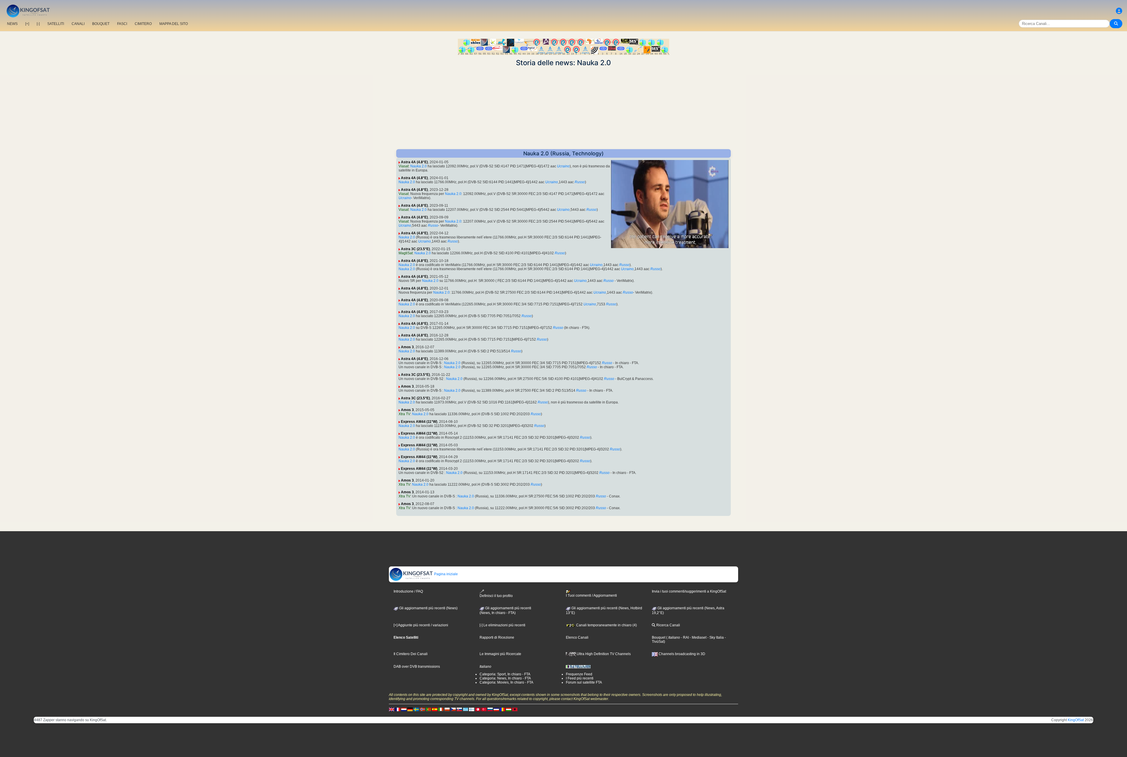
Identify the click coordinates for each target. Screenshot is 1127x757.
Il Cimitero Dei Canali (411, 654)
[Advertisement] (563, 108)
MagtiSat (406, 253)
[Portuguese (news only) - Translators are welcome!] (428, 709)
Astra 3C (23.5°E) (415, 249)
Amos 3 (407, 347)
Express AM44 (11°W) (419, 422)
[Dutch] (403, 709)
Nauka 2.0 (418, 166)
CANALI (78, 24)
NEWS (12, 24)
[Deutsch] (410, 709)
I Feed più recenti (579, 678)
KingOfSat (1076, 720)
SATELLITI (55, 24)
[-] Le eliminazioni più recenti (502, 625)
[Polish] (447, 709)
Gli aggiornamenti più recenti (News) (428, 608)
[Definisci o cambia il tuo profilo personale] (1119, 11)
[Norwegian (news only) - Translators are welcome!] (422, 709)
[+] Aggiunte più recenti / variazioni (421, 625)
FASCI (122, 24)
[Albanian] (514, 709)
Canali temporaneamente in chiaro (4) (606, 625)
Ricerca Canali (667, 625)
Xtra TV (404, 414)
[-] (38, 24)
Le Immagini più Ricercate (500, 654)
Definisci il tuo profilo (496, 596)
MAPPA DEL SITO (173, 24)
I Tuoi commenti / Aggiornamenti (591, 595)
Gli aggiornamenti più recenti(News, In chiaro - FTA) (505, 610)
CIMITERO (143, 24)
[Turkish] (484, 709)
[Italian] (440, 709)
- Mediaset (697, 637)
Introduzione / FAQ (408, 591)
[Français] (397, 709)
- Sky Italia (715, 637)
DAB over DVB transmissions (417, 667)
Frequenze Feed (579, 674)
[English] (391, 709)
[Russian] (490, 709)
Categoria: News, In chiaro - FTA (505, 678)
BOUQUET (100, 24)
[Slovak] (459, 709)
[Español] (434, 709)
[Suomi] (471, 709)
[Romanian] (502, 709)
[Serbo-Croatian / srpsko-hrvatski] (496, 709)
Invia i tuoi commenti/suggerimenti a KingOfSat (689, 591)
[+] (27, 24)
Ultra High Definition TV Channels (603, 654)
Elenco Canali (577, 637)
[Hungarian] (508, 709)
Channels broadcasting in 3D (681, 654)
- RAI (684, 637)
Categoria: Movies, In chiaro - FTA (506, 682)
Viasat (404, 166)
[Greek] (465, 709)
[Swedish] (416, 709)
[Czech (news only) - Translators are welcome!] (453, 709)
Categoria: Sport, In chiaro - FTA (505, 674)
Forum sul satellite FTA (584, 682)
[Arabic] (477, 709)
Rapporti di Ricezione (497, 637)
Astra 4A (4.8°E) (414, 162)
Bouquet (658, 637)
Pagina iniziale (445, 574)
